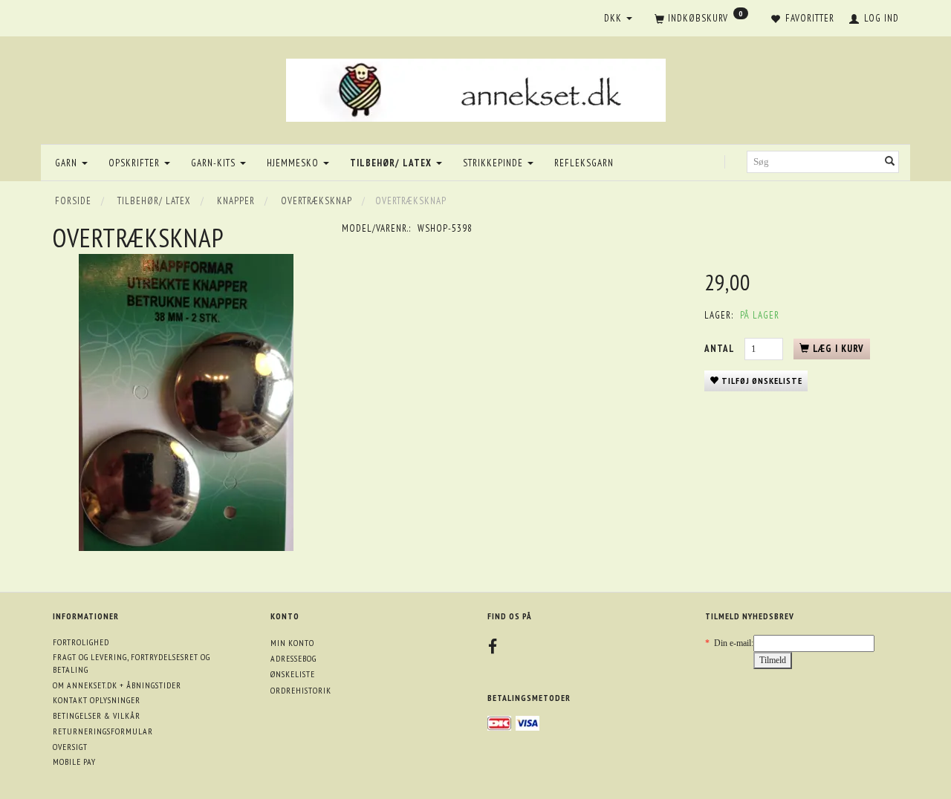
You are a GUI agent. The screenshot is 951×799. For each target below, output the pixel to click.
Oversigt (70, 746)
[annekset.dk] (476, 88)
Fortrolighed (81, 642)
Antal (720, 348)
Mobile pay (74, 761)
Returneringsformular (103, 731)
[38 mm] (185, 402)
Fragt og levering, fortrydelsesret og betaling (131, 663)
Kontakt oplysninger (96, 699)
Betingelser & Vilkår (96, 715)
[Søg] (890, 162)
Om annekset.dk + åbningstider (117, 685)
